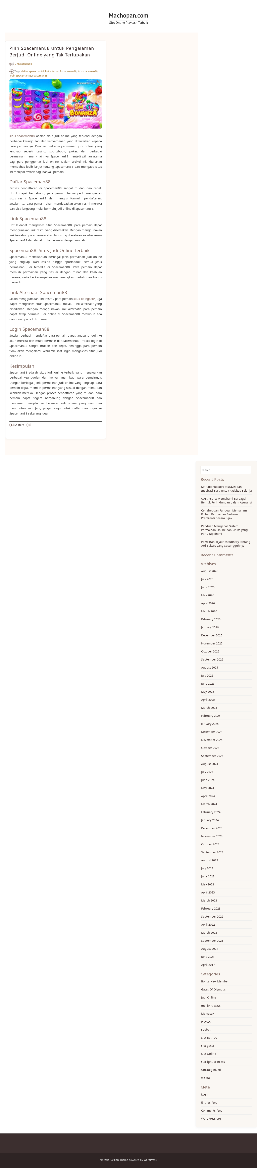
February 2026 (210, 619)
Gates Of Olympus (213, 989)
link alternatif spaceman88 (60, 71)
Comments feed (211, 1110)
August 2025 (209, 667)
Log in (205, 1094)
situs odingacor (84, 299)
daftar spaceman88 (32, 71)
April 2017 (208, 965)
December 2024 (211, 732)
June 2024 (207, 780)
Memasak (207, 1013)
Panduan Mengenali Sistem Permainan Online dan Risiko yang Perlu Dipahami (224, 530)
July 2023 (207, 868)
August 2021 (209, 949)
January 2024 (210, 820)
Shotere (19, 425)
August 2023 (209, 860)
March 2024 (209, 804)
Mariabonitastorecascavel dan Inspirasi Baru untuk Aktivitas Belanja (226, 488)
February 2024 (210, 812)
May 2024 (207, 788)
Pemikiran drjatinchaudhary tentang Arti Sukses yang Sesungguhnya (225, 543)
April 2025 (208, 699)
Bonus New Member (215, 981)
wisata (205, 1078)
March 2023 (209, 900)
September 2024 (212, 756)
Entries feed (209, 1102)
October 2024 (210, 748)
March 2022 (209, 932)
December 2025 (211, 635)
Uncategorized (23, 63)
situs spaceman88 (22, 136)
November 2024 (211, 740)
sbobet (205, 1029)
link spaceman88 (88, 71)
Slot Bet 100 (209, 1037)
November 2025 (211, 643)
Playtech (206, 1021)
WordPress (150, 1160)
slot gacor (207, 1046)
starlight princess (213, 1062)
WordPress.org (211, 1118)
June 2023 (207, 876)
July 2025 (207, 675)
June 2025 (207, 683)
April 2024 (208, 796)
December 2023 (211, 828)
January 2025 (210, 724)
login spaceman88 (20, 75)
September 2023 (212, 852)
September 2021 (212, 940)
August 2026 (209, 571)
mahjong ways (211, 1005)
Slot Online (208, 1054)
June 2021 (207, 957)
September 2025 (212, 659)
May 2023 (207, 884)
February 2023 (210, 908)
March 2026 (209, 611)
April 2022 (208, 924)
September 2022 (212, 916)
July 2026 (207, 579)
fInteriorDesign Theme (114, 1160)
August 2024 (209, 764)
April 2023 (208, 892)
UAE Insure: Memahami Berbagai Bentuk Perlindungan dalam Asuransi (226, 500)
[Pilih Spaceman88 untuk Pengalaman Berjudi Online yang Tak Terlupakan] (55, 131)
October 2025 (210, 651)
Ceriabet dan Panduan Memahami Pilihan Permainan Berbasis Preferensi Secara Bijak (224, 514)
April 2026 (208, 603)
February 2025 (210, 716)
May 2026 (207, 595)
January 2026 (210, 627)
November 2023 (211, 836)
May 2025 (207, 691)
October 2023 (210, 844)
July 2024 (207, 772)
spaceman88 (39, 75)
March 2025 (209, 708)
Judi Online (208, 997)
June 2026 (207, 587)
